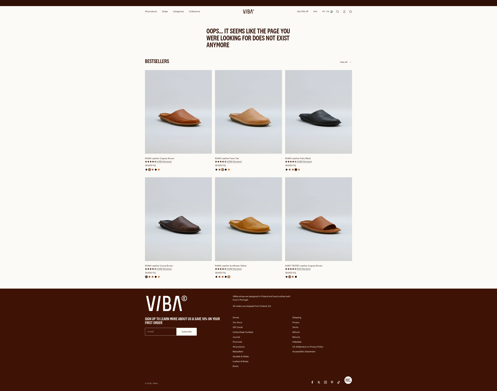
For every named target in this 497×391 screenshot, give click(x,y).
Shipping (296, 317)
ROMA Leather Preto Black (298, 158)
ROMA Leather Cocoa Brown (159, 265)
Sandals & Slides (241, 356)
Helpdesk (296, 342)
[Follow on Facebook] (312, 382)
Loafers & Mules (240, 361)
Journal (236, 337)
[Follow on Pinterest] (332, 382)
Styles (165, 11)
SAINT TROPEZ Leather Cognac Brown (304, 265)
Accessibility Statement (303, 351)
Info (315, 11)
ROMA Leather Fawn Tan (227, 158)
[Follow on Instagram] (325, 382)
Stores (236, 317)
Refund (295, 332)
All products (151, 11)
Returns (296, 337)
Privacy (295, 322)
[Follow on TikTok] (338, 382)
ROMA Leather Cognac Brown (159, 158)
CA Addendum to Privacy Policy (307, 346)
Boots (235, 366)
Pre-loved (237, 342)
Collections (194, 11)
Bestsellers (238, 351)
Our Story (237, 322)
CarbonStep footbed (243, 332)
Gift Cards (238, 327)
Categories (178, 11)
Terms (295, 327)
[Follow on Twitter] (319, 382)
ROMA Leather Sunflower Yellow (231, 265)
